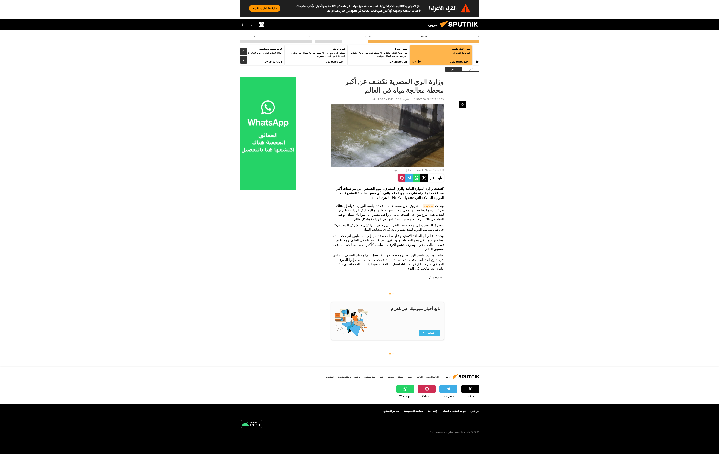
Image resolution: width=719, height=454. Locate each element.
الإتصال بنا (432, 410)
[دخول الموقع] (253, 24)
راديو (382, 376)
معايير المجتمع (391, 410)
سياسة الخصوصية (413, 410)
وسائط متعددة (344, 376)
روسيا (410, 376)
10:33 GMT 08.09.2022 (430, 99)
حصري (391, 376)
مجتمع (357, 376)
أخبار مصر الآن (435, 277)
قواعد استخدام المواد (454, 410)
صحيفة (428, 206)
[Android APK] (251, 424)
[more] (462, 104)
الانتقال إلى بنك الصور (404, 170)
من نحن (474, 410)
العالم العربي (432, 376)
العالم (420, 376)
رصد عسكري (370, 376)
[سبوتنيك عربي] (460, 29)
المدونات (330, 376)
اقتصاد (401, 376)
